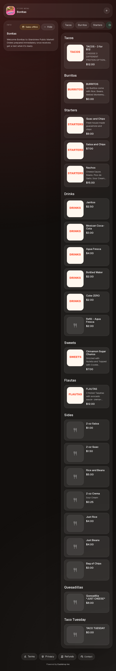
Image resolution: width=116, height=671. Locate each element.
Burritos (82, 25)
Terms (29, 656)
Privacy (47, 656)
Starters (97, 25)
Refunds (67, 656)
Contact (86, 656)
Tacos (68, 25)
